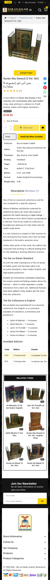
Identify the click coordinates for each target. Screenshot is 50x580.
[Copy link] (45, 96)
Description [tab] (17, 191)
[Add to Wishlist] (43, 128)
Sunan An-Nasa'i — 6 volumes (23, 335)
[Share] (45, 79)
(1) (20, 90)
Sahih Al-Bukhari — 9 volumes (23, 320)
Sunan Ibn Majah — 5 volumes (23, 331)
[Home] (6, 17)
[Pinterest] (45, 87)
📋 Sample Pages (25, 72)
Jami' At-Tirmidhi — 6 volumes (24, 327)
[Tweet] (45, 83)
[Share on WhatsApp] (45, 92)
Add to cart (26, 127)
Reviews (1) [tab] (32, 191)
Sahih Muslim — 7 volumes (22, 324)
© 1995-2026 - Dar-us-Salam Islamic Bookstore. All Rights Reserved (24, 569)
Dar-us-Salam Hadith (26, 143)
